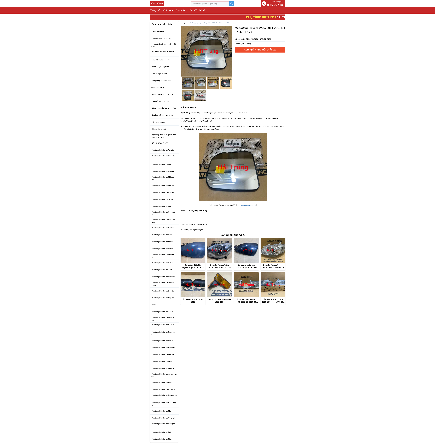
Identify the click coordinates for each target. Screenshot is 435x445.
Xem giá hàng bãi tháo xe (260, 49)
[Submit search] (231, 3)
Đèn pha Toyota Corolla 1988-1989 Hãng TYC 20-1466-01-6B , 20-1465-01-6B (273, 300)
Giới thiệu (168, 10)
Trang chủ (155, 10)
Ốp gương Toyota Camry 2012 (192, 300)
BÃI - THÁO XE (157, 3)
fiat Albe (183, 442)
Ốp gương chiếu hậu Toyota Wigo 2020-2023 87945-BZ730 (193, 266)
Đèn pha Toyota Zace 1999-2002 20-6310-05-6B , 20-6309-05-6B (246, 300)
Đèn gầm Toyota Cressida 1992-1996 (219, 300)
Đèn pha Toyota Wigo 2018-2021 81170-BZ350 (219, 266)
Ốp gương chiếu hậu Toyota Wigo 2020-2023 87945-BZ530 (246, 266)
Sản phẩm (181, 10)
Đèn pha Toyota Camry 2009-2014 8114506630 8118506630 (273, 266)
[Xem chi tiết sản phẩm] (192, 250)
